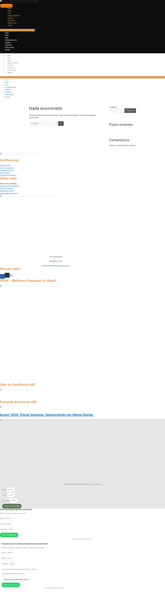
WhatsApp (6, 501)
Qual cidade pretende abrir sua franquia (16, 569)
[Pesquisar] (61, 123)
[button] (17, 30)
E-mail (4, 495)
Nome (4, 490)
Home (9, 8)
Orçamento (11, 20)
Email (4, 558)
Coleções (11, 18)
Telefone (3, 529)
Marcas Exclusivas (14, 15)
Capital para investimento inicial (13, 574)
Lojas (9, 13)
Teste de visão (12, 23)
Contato (10, 25)
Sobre (9, 10)
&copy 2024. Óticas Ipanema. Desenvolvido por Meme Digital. (47, 415)
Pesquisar (113, 107)
